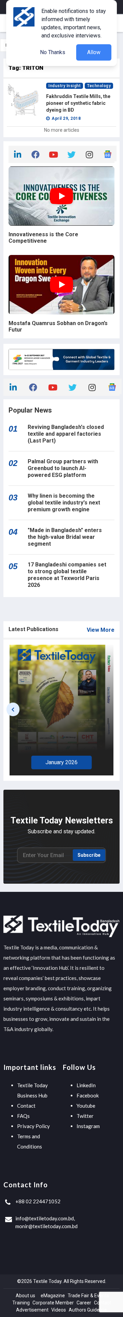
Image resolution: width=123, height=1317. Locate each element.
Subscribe (89, 855)
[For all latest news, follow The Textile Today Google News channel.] (107, 153)
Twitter (85, 1116)
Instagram (88, 1126)
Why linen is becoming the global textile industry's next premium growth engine (64, 503)
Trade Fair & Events (88, 1295)
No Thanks (52, 52)
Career (84, 1302)
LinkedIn (86, 1085)
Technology (99, 85)
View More (100, 630)
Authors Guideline (88, 1310)
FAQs (23, 1116)
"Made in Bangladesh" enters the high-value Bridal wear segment (65, 537)
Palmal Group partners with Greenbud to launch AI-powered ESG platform (63, 468)
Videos (58, 1310)
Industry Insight (65, 85)
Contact (26, 1106)
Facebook (88, 1095)
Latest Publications (33, 629)
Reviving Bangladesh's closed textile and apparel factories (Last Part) (66, 434)
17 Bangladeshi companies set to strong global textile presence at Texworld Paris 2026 (67, 574)
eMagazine (53, 1295)
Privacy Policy (33, 1126)
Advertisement (32, 1310)
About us (25, 1295)
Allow (93, 52)
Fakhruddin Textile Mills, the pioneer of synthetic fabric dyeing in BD (78, 103)
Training (21, 1302)
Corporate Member (53, 1302)
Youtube (86, 1106)
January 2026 (61, 762)
